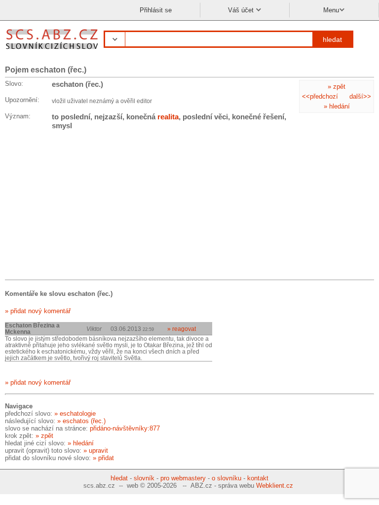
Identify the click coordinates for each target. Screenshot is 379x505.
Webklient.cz (274, 485)
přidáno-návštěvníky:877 (125, 428)
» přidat (103, 458)
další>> (360, 96)
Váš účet (242, 10)
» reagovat (181, 328)
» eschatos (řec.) (81, 421)
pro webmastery (183, 478)
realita (168, 116)
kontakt (257, 478)
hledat (332, 39)
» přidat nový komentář (38, 311)
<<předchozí (320, 96)
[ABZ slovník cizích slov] (53, 50)
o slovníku (226, 478)
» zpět (336, 86)
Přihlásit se (156, 10)
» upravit (95, 450)
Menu (331, 10)
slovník (144, 478)
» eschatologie (75, 413)
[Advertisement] (79, 206)
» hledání (337, 106)
